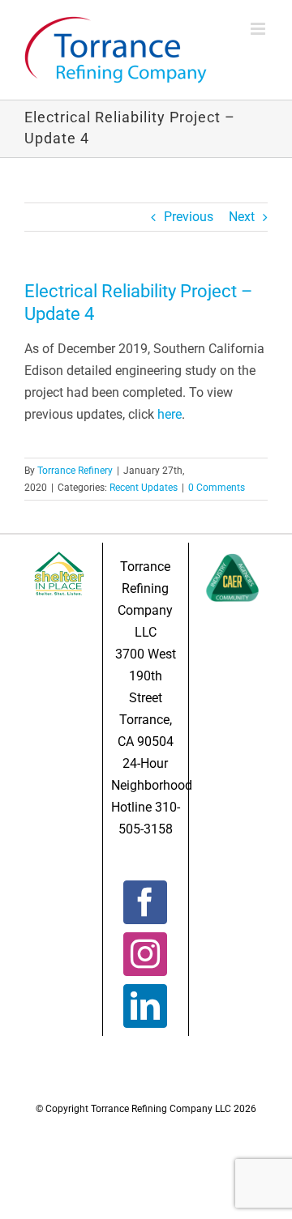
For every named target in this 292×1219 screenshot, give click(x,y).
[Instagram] (145, 954)
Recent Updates (144, 487)
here (169, 414)
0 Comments (216, 487)
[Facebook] (145, 902)
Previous (188, 216)
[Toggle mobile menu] (259, 28)
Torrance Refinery (75, 470)
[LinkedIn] (145, 1006)
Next (242, 216)
